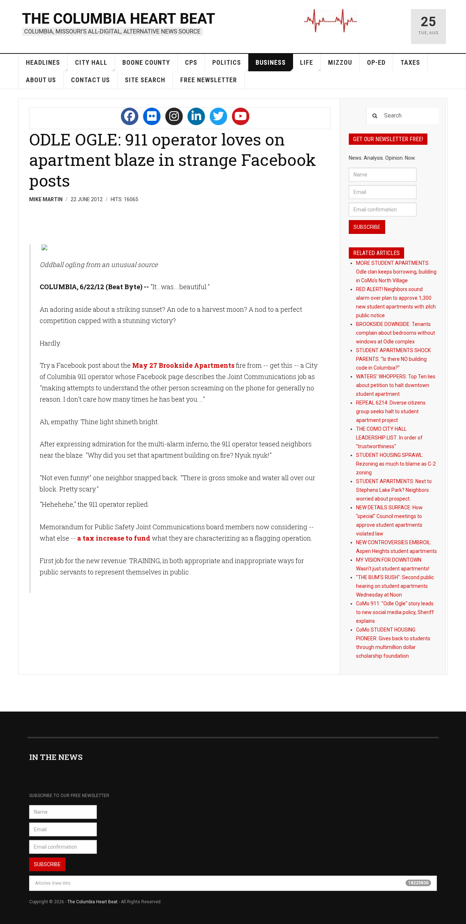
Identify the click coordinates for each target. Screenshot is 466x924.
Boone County (146, 62)
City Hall (91, 62)
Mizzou (340, 62)
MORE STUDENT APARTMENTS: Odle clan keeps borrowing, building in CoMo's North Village (396, 271)
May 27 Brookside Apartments (183, 365)
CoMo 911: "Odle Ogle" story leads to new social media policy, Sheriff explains (395, 612)
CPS (191, 62)
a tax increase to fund (113, 538)
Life (306, 62)
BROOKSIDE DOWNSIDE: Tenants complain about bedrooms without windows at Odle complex (395, 332)
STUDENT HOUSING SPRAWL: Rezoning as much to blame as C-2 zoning (396, 463)
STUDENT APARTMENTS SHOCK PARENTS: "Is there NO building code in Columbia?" (393, 359)
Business (271, 62)
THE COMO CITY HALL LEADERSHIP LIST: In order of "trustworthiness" (389, 437)
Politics (226, 62)
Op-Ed (376, 62)
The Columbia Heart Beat (92, 901)
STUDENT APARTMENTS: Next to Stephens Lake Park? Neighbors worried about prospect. (394, 490)
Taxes (410, 62)
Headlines (43, 62)
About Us (41, 80)
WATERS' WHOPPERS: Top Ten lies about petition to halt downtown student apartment (395, 385)
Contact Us (90, 80)
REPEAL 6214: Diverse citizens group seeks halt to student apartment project (391, 411)
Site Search (145, 80)
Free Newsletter (208, 80)
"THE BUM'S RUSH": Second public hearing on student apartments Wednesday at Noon (395, 586)
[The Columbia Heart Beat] (119, 23)
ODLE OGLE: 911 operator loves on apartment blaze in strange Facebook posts (172, 159)
